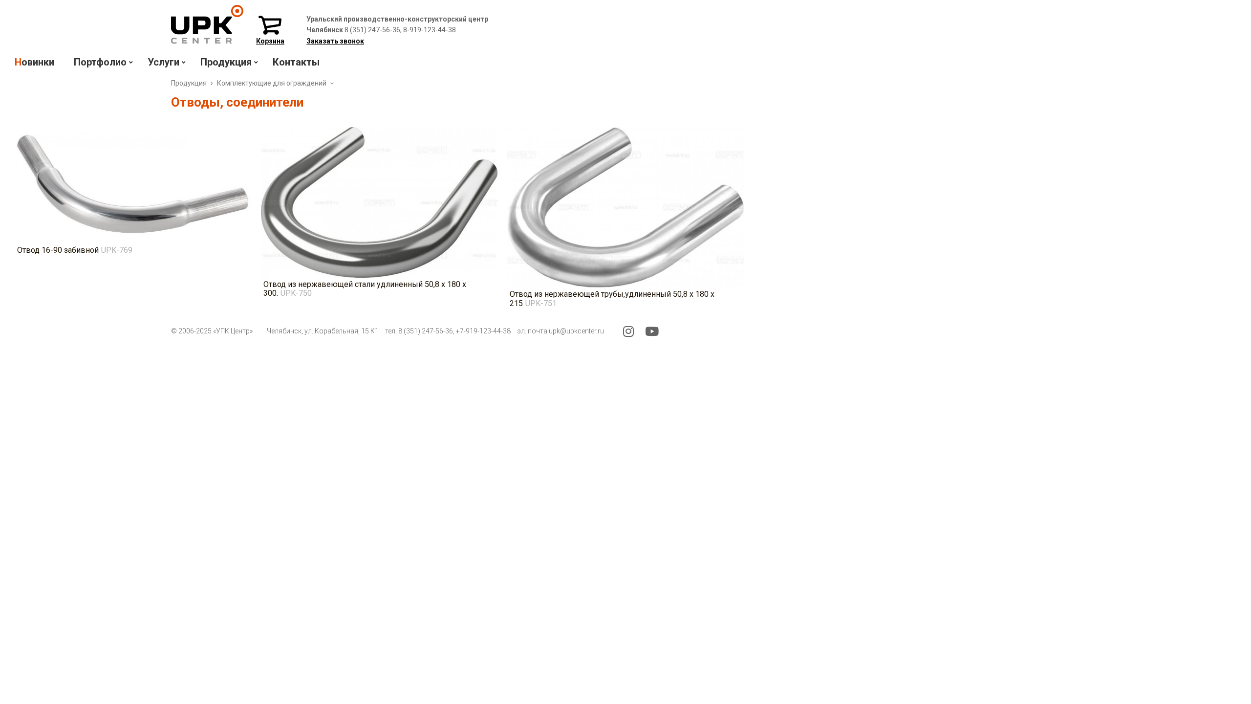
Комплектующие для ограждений (271, 83)
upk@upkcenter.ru (576, 331)
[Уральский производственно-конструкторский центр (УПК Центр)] (207, 41)
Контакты (296, 62)
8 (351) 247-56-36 (425, 331)
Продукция (189, 83)
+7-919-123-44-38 (483, 331)
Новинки (34, 62)
